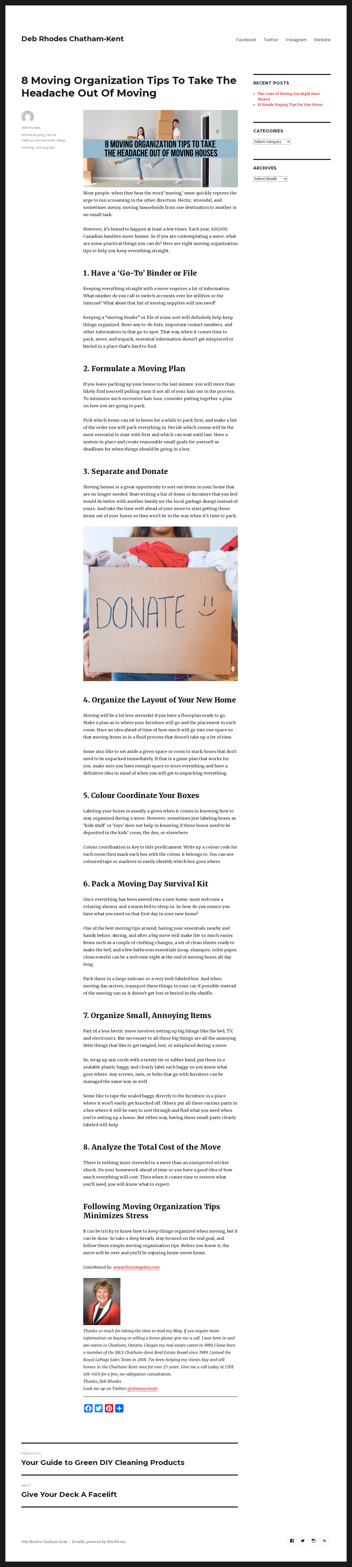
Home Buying (32, 135)
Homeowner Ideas (49, 140)
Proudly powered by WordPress (98, 1542)
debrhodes (30, 127)
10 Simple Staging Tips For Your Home (290, 105)
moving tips (45, 147)
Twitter (271, 39)
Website (322, 39)
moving (27, 147)
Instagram (296, 39)
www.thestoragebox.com (136, 1267)
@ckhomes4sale (142, 1388)
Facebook (246, 39)
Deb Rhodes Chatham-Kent (72, 38)
